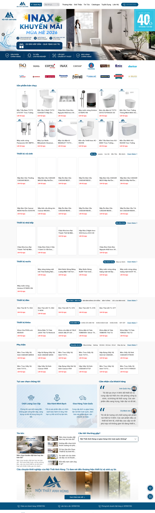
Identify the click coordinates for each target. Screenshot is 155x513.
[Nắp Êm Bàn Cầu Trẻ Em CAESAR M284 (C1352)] (129, 189)
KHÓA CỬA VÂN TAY (87, 339)
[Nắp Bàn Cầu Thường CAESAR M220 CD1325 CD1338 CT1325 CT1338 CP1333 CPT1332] (26, 158)
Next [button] (151, 34)
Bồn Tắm (114, 154)
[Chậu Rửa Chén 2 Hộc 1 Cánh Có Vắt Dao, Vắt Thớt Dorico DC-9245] (46, 228)
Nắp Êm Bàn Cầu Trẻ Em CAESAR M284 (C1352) (128, 209)
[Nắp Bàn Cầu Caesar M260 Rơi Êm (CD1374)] (26, 189)
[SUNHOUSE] (119, 76)
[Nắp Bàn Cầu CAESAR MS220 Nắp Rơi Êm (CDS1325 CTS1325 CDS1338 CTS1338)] (46, 158)
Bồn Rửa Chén (120, 223)
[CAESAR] (77, 66)
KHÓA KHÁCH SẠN (102, 339)
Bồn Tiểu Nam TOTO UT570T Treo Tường (25, 111)
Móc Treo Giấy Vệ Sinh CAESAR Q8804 (25, 403)
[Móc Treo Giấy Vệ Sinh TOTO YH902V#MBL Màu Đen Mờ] (26, 413)
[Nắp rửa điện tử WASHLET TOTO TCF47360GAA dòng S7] (67, 120)
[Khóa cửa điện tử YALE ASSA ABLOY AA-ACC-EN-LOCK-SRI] (67, 344)
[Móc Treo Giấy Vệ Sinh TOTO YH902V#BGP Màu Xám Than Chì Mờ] (67, 382)
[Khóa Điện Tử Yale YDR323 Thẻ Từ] (129, 344)
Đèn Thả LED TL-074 (66, 324)
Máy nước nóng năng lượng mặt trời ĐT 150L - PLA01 (129, 287)
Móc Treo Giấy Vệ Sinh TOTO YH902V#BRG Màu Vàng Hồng (86, 403)
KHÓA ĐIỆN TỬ (75, 339)
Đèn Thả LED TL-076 (87, 324)
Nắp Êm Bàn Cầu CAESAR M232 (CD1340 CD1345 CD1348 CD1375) (85, 179)
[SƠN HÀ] (36, 76)
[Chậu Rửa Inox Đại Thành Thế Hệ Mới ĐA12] (26, 228)
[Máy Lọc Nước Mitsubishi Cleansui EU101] (46, 120)
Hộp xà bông (87, 378)
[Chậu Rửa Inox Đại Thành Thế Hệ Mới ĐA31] (67, 228)
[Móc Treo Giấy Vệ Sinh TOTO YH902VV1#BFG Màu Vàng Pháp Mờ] (108, 413)
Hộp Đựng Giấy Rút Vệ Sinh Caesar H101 (67, 433)
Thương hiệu (67, 4)
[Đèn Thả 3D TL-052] (26, 305)
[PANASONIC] (63, 76)
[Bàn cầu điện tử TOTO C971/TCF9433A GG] (108, 90)
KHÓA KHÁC (114, 339)
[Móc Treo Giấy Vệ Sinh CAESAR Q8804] (26, 382)
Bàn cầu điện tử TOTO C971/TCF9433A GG (107, 111)
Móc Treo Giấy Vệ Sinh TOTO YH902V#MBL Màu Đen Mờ (24, 433)
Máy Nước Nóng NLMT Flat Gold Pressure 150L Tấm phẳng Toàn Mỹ (86, 287)
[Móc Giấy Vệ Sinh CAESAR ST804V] (129, 382)
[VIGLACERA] (91, 66)
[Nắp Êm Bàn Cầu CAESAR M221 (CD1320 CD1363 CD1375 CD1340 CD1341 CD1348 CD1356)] (67, 158)
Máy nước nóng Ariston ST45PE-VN (88, 111)
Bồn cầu (93, 154)
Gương (95, 378)
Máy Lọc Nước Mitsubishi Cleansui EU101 (45, 141)
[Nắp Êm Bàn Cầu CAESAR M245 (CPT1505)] (87, 189)
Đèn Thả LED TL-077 (108, 324)
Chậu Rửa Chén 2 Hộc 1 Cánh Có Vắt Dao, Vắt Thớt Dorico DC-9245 (46, 248)
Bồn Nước (122, 154)
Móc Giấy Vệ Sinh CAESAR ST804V (127, 403)
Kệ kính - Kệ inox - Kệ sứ (108, 378)
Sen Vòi (106, 154)
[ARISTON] (50, 76)
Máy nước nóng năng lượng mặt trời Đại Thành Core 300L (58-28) (108, 287)
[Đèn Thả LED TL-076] (87, 305)
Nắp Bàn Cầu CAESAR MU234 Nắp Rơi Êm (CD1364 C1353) (128, 179)
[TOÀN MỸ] (91, 76)
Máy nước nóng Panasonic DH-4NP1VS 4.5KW (26, 141)
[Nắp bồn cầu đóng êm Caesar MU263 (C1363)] (46, 189)
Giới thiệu (78, 4)
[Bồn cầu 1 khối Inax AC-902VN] (88, 120)
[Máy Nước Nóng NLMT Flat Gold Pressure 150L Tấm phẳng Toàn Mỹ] (87, 266)
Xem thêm (131, 154)
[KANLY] (105, 66)
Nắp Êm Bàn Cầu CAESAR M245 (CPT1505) (85, 209)
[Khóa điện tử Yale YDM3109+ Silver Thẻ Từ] (87, 344)
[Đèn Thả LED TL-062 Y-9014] (46, 305)
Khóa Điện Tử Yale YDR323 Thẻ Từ (127, 364)
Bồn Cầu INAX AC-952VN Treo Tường (127, 141)
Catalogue (96, 4)
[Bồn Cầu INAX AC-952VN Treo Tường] (129, 120)
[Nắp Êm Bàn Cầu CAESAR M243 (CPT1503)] (67, 189)
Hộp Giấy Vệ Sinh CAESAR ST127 (85, 433)
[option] (77, 34)
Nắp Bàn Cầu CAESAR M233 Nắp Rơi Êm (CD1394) (108, 179)
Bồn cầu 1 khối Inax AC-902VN (88, 141)
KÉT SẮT (122, 339)
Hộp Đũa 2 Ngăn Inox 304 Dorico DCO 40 (87, 248)
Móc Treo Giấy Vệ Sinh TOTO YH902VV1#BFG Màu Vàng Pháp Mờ (108, 433)
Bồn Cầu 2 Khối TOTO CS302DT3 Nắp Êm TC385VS (45, 111)
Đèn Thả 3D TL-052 (25, 324)
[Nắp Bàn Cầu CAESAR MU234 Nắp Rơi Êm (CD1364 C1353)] (129, 158)
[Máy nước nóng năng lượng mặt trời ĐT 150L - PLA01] (129, 266)
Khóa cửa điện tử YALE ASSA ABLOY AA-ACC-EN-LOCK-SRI (67, 364)
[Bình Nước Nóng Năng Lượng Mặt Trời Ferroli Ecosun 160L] (67, 266)
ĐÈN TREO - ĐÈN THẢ (74, 301)
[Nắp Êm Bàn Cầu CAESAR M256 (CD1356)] (108, 189)
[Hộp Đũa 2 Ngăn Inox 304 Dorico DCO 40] (87, 228)
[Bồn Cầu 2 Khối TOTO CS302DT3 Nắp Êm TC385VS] (46, 90)
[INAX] (63, 66)
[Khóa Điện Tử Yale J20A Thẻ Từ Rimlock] (46, 344)
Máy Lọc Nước (120, 262)
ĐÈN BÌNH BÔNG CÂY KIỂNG (91, 301)
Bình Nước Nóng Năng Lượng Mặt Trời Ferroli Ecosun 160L (67, 287)
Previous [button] (3, 34)
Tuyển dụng (106, 4)
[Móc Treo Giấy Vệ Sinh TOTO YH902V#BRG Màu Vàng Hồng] (87, 382)
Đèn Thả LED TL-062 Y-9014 (46, 325)
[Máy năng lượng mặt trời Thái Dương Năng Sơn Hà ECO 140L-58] (46, 266)
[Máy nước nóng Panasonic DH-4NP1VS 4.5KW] (26, 120)
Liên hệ (116, 4)
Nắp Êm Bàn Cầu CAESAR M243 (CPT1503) (64, 209)
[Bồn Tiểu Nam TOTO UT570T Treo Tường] (26, 90)
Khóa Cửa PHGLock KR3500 (25, 364)
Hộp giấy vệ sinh (75, 378)
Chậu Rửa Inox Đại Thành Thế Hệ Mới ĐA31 (65, 248)
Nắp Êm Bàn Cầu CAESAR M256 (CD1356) (106, 209)
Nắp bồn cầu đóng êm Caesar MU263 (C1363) (46, 209)
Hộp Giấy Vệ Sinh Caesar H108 (44, 433)
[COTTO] (50, 66)
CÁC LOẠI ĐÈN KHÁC (118, 301)
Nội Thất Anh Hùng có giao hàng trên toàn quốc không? (103, 505)
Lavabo (100, 154)
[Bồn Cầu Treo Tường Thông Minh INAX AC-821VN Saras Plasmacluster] (129, 90)
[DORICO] (132, 66)
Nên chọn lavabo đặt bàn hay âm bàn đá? (67, 504)
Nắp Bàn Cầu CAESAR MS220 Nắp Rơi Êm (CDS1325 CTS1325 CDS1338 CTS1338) (46, 179)
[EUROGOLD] (105, 76)
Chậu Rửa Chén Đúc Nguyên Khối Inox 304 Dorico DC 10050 (66, 111)
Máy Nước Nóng (109, 262)
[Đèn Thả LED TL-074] (67, 305)
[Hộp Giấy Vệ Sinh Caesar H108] (46, 413)
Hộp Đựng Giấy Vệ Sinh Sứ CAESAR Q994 (107, 403)
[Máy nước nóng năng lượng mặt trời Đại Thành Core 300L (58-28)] (108, 266)
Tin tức (87, 4)
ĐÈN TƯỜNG (106, 301)
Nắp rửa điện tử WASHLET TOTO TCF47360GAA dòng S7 (66, 141)
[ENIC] (119, 66)
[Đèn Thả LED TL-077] (108, 305)
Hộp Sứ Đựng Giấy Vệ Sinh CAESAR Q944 (46, 403)
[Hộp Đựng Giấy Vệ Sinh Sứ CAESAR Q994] (108, 382)
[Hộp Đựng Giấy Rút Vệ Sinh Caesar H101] (67, 413)
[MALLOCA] (132, 76)
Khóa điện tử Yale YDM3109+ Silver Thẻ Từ (87, 364)
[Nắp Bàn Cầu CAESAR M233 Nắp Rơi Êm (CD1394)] (108, 158)
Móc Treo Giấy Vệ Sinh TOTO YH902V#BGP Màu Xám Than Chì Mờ (65, 403)
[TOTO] (36, 66)
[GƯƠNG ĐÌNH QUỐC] (22, 66)
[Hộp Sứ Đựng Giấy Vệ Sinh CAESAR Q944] (46, 382)
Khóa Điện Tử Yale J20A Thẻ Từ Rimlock (46, 364)
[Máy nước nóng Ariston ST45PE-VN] (88, 90)
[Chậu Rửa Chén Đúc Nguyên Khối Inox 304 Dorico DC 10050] (67, 90)
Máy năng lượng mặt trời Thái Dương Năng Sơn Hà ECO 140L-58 (46, 287)
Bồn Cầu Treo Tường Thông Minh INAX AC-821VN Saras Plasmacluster (128, 111)
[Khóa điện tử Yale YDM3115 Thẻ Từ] (108, 344)
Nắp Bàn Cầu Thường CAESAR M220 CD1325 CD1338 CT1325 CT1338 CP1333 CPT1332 (25, 179)
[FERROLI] (77, 76)
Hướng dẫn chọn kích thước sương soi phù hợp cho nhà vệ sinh (67, 510)
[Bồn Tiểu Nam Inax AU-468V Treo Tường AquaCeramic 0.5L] (108, 120)
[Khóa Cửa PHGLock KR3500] (26, 344)
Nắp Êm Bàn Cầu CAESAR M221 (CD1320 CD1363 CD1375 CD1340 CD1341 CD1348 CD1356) (64, 179)
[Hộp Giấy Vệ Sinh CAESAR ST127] (87, 413)
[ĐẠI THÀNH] (22, 76)
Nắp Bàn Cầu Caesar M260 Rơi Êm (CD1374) (26, 209)
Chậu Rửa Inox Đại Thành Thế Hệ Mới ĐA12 (24, 248)
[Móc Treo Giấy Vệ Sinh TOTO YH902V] (129, 413)
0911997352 (131, 4)
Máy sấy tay (121, 378)
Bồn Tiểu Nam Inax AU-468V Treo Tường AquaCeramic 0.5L (108, 141)
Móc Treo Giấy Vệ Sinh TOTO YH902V (128, 433)
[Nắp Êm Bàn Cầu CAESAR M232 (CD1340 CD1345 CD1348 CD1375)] (87, 158)
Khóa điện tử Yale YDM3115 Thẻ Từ (106, 364)
